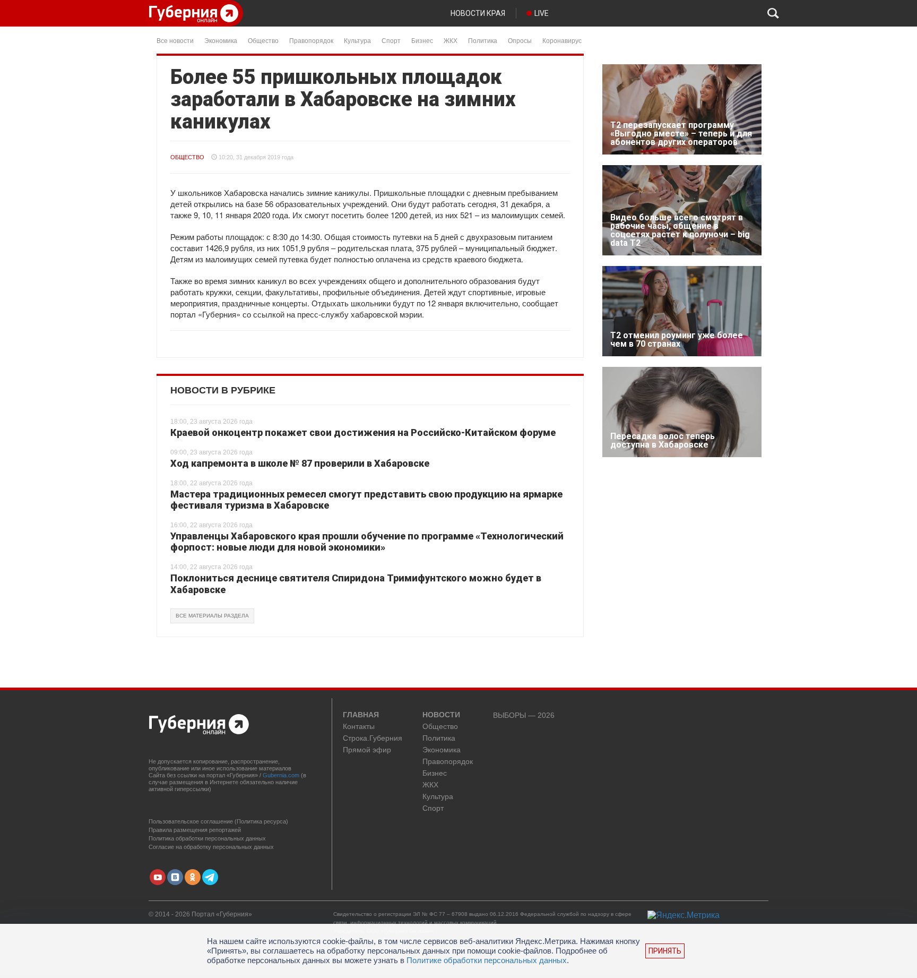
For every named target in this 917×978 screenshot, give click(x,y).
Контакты (359, 727)
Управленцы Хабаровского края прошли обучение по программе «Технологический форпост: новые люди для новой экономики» (367, 541)
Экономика (220, 40)
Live (541, 13)
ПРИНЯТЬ (664, 951)
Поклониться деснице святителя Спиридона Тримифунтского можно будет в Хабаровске (355, 583)
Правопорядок (311, 40)
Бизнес (422, 40)
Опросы (520, 40)
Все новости (175, 40)
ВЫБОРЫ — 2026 (524, 715)
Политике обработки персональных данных (486, 960)
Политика (482, 40)
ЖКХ (450, 40)
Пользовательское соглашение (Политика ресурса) (218, 821)
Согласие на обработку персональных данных (211, 847)
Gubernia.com (281, 775)
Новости (441, 715)
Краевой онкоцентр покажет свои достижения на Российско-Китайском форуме (363, 432)
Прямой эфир (367, 750)
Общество (263, 40)
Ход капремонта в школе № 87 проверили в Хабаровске (299, 463)
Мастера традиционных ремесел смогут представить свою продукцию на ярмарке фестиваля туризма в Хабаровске (366, 499)
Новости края (478, 13)
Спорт (391, 40)
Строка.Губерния (372, 738)
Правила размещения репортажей (195, 830)
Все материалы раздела (212, 616)
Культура (357, 40)
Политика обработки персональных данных (207, 838)
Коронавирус (562, 40)
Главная (361, 715)
